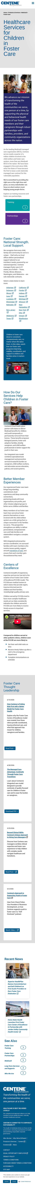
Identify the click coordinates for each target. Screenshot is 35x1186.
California (24, 288)
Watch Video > (13, 930)
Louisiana (11, 299)
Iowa (9, 296)
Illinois (10, 293)
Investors (7, 1145)
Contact (6, 1150)
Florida (23, 290)
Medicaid (7, 1061)
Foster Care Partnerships (9, 1054)
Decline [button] (6, 1181)
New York (24, 310)
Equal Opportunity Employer (17, 1153)
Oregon (23, 316)
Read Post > (10, 748)
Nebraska (11, 305)
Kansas (23, 296)
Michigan (23, 299)
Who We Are (9, 1074)
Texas (9, 319)
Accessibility (8, 1166)
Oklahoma (11, 316)
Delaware (11, 290)
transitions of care (16, 551)
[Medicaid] (23, 1060)
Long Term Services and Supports (11, 1067)
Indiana (23, 293)
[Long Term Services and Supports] (23, 1068)
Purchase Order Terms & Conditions (17, 1163)
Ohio (22, 313)
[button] (24, 1181)
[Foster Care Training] (23, 1047)
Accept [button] (14, 1181)
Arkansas (11, 288)
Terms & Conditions (11, 1160)
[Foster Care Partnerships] (23, 1055)
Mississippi (11, 302)
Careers (22, 1141)
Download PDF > (12, 811)
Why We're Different (19, 1138)
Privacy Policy (9, 1156)
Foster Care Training (8, 1047)
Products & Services (9, 1141)
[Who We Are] (23, 1073)
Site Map (6, 1169)
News (15, 1145)
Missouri (23, 302)
